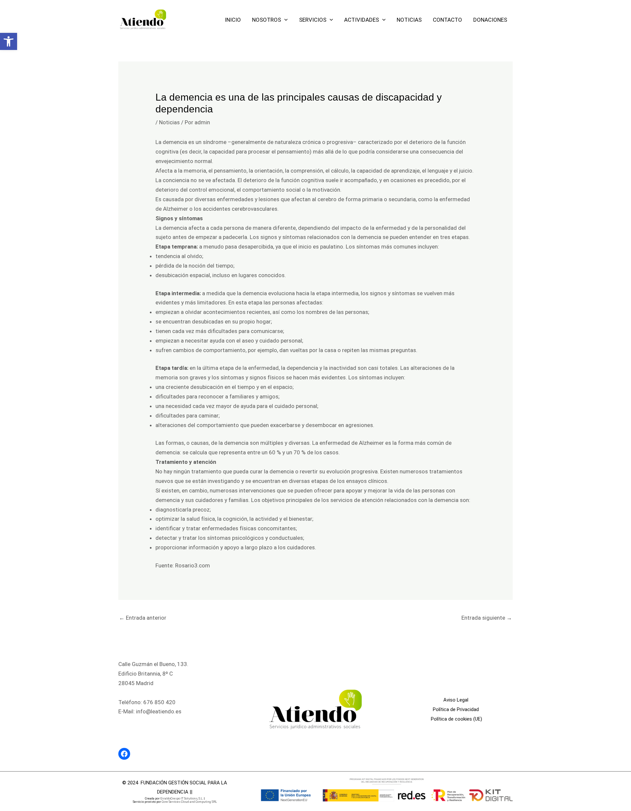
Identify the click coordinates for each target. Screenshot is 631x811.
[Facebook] (124, 754)
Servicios (312, 19)
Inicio (233, 19)
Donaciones (490, 19)
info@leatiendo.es (158, 711)
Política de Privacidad (456, 709)
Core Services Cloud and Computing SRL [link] (189, 801)
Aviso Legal (456, 700)
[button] (8, 41)
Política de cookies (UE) (456, 719)
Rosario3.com (192, 565)
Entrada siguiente (486, 617)
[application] (284, 20)
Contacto (447, 19)
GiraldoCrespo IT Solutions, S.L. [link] (181, 798)
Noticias (409, 19)
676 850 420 (159, 702)
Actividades (361, 19)
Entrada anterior (142, 617)
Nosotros (266, 19)
